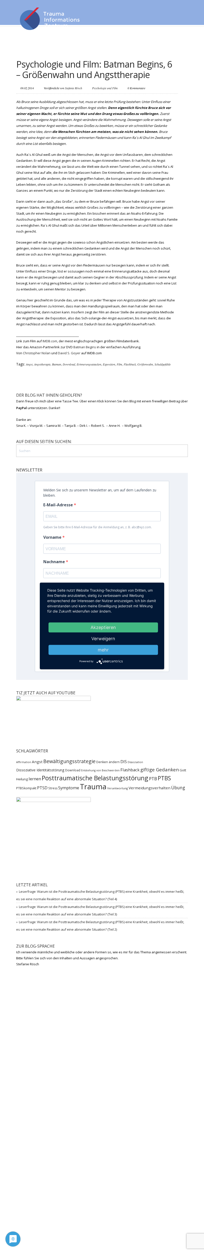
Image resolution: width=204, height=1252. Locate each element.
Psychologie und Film (105, 88)
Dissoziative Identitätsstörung (40, 770)
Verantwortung (117, 788)
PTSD (42, 788)
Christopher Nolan (37, 353)
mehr (103, 649)
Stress (52, 788)
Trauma (93, 786)
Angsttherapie (42, 364)
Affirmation (23, 762)
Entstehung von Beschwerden (100, 770)
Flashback (130, 364)
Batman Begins (84, 347)
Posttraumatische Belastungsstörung (95, 778)
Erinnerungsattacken (89, 364)
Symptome (68, 788)
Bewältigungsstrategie (69, 761)
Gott (183, 770)
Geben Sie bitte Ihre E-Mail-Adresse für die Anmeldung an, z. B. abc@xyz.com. (97, 527)
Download (69, 364)
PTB (153, 779)
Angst (29, 364)
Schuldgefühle (162, 364)
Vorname (52, 537)
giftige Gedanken (159, 769)
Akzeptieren (103, 627)
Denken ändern (108, 762)
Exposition (109, 364)
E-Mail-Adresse (58, 505)
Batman (56, 364)
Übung (178, 788)
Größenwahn (145, 364)
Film (119, 364)
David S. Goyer (69, 353)
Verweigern (103, 638)
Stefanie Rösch (73, 88)
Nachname (54, 561)
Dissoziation (135, 762)
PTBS (164, 778)
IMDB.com (50, 341)
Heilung (22, 779)
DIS (123, 761)
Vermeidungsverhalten (149, 787)
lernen (35, 779)
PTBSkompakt (26, 788)
